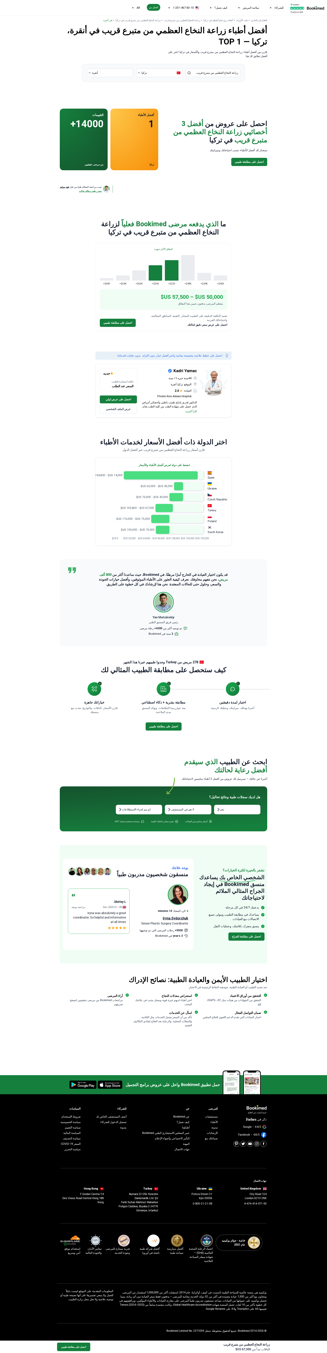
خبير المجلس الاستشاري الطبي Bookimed (166, 1133)
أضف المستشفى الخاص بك (111, 1116)
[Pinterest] (236, 1144)
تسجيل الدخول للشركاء (113, 1122)
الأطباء (214, 1122)
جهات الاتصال (182, 1149)
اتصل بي (153, 7)
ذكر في (262, 1119)
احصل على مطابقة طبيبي (73, 1347)
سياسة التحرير (72, 1149)
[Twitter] (243, 1144)
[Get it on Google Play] (82, 1085)
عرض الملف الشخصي (118, 409)
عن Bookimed (181, 1116)
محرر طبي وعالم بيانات (90, 191)
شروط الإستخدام (71, 1116)
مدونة (214, 1127)
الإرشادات (212, 1133)
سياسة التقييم (73, 1127)
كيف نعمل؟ (220, 7)
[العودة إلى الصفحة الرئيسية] (315, 8)
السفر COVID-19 (71, 1143)
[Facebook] (264, 1144)
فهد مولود (64, 187)
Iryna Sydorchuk (175, 918)
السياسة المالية (72, 1133)
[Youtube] (250, 1144)
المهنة (186, 1143)
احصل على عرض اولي (118, 399)
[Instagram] (257, 1144)
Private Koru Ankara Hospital (174, 396)
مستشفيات (211, 1116)
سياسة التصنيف (72, 1138)
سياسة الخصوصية (70, 1122)
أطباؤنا (186, 1127)
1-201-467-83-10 (183, 7)
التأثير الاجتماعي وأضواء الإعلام (172, 1138)
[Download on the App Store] (110, 1085)
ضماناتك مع (211, 1138)
